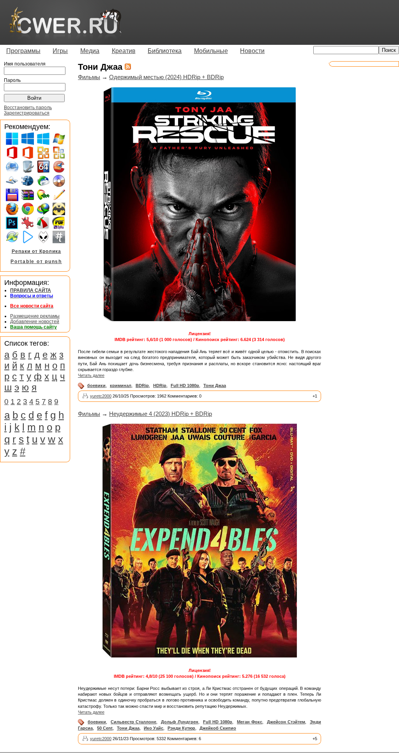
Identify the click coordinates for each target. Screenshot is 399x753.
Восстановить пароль (28, 107)
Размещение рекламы (35, 316)
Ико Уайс (153, 728)
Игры (60, 51)
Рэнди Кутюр (181, 728)
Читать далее (91, 375)
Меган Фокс (249, 721)
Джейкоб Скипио (218, 728)
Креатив (124, 51)
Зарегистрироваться (26, 113)
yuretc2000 (100, 396)
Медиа (89, 51)
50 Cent (105, 728)
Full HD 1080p (185, 385)
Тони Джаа (214, 385)
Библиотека (165, 51)
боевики (96, 385)
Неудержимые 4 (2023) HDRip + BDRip (160, 413)
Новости (252, 51)
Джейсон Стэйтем (286, 721)
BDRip (142, 385)
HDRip (159, 385)
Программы (23, 51)
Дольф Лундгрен (179, 721)
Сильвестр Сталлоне (133, 721)
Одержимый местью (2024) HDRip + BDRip (166, 77)
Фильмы (89, 77)
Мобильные (211, 51)
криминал (120, 385)
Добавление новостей (34, 321)
